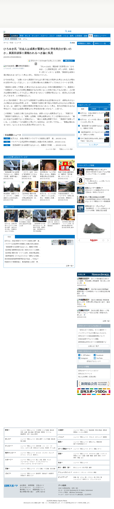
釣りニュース (77, 467)
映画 (99, 455)
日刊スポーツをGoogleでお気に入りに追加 (46, 61)
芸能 (85, 36)
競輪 (95, 449)
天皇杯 (47, 448)
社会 (90, 36)
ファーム (48, 432)
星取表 (105, 430)
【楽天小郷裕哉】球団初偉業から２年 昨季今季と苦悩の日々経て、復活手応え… (93, 302)
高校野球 (23, 434)
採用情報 (31, 485)
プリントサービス (95, 479)
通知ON (70, 61)
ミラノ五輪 (39, 468)
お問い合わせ (40, 491)
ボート (91, 449)
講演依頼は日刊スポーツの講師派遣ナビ (92, 342)
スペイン (23, 455)
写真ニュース (9, 207)
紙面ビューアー (100, 36)
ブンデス (45, 453)
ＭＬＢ (27, 36)
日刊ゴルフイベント (85, 374)
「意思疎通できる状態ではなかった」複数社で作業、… (33, 145)
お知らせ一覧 (93, 346)
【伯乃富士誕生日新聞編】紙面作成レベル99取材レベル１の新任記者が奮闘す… (93, 291)
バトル (65, 36)
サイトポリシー (25, 487)
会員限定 (14, 36)
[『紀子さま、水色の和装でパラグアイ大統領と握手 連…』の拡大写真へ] (62, 251)
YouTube (99, 358)
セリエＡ (38, 453)
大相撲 (58, 36)
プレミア (51, 453)
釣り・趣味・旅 (63, 467)
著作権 (68, 502)
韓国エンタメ (77, 455)
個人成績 (31, 432)
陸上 (37, 460)
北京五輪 (52, 468)
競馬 (71, 36)
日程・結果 (23, 432)
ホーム (7, 35)
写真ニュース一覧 (65, 149)
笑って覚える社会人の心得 (94, 197)
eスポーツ (76, 472)
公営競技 (78, 36)
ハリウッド (103, 453)
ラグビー (32, 462)
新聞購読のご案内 (84, 43)
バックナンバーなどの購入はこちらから (92, 333)
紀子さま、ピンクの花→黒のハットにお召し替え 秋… (92, 121)
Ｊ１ (43, 446)
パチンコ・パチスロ (87, 472)
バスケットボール (25, 464)
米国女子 (23, 475)
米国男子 (51, 473)
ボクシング (98, 437)
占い (82, 458)
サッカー (35, 36)
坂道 (98, 453)
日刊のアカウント (93, 361)
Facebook (99, 355)
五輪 (6, 468)
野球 (21, 36)
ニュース (14, 39)
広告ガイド (40, 485)
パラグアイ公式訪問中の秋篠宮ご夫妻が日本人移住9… (33, 142)
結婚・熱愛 (85, 455)
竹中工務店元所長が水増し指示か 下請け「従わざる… (92, 140)
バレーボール (24, 462)
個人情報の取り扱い (27, 491)
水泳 (41, 460)
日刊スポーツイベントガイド (88, 371)
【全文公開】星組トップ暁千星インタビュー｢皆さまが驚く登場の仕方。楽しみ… (93, 313)
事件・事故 (76, 458)
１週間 (105, 109)
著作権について (25, 489)
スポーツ (44, 36)
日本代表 (38, 446)
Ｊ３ (51, 446)
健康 (90, 467)
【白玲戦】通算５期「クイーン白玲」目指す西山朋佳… (23, 253)
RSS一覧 (99, 477)
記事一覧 (69, 266)
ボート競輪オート (64, 449)
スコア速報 (45, 430)
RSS (73, 43)
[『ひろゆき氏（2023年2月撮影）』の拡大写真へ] (20, 66)
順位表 (52, 430)
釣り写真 (85, 467)
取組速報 (91, 430)
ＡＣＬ (22, 448)
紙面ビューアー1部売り (93, 188)
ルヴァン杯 (28, 448)
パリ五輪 (46, 468)
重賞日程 (99, 442)
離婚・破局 (93, 455)
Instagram (84, 358)
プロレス (91, 437)
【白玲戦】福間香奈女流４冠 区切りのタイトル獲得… (23, 250)
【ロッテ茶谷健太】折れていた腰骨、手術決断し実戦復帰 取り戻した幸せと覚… (93, 281)
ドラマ (104, 455)
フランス (29, 455)
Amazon (88, 179)
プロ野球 (38, 430)
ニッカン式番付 (83, 432)
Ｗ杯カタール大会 (38, 448)
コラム (25, 39)
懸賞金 (75, 432)
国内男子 (38, 473)
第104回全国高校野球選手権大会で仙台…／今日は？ (22, 259)
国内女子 (45, 473)
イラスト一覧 (92, 477)
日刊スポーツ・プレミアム (94, 206)
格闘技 (105, 437)
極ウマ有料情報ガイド (80, 444)
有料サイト (85, 479)
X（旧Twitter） (86, 355)
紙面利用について (39, 489)
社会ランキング (84, 105)
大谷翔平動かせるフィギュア (95, 170)
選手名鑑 (37, 432)
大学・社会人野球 (32, 434)
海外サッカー (9, 453)
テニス (49, 460)
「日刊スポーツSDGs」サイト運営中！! (92, 330)
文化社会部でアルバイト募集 (88, 339)
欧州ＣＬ (36, 455)
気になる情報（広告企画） (87, 377)
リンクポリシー (38, 487)
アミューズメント (64, 472)
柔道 (44, 460)
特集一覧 (76, 477)
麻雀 (95, 472)
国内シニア (30, 475)
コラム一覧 (83, 477)
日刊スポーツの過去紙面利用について (91, 336)
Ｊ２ (47, 446)
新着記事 (81, 274)
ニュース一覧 (50, 149)
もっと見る (93, 144)
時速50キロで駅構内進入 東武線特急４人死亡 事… (22, 262)
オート (100, 449)
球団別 (43, 432)
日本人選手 (39, 439)
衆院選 (7, 39)
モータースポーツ (37, 464)
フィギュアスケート (42, 462)
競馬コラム (92, 442)
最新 (82, 109)
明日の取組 (98, 430)
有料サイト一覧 (100, 43)
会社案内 (23, 485)
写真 (19, 39)
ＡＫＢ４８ (92, 453)
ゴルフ (52, 36)
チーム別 (52, 448)
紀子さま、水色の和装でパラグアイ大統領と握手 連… (33, 138)
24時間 (93, 109)
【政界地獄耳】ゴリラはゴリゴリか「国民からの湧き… (23, 256)
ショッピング (77, 479)
